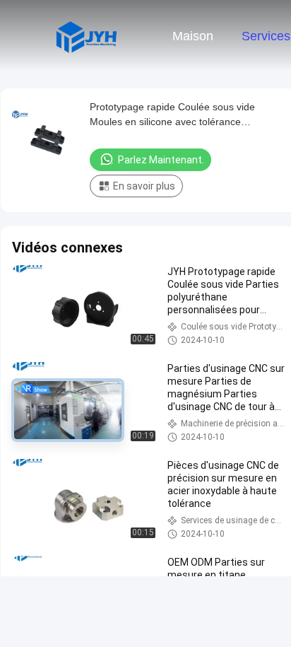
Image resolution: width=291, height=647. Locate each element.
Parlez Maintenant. (161, 159)
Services (266, 36)
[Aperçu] (86, 35)
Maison (192, 36)
